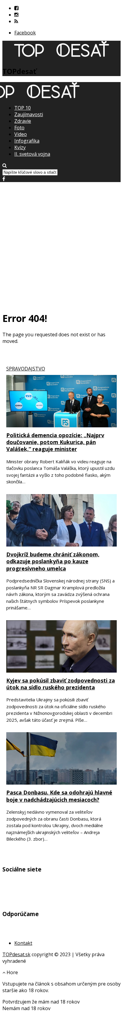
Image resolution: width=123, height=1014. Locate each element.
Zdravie (22, 121)
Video (20, 134)
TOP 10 (22, 108)
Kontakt (23, 943)
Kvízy (20, 147)
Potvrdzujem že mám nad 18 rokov (41, 1001)
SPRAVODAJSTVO (25, 368)
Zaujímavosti (28, 114)
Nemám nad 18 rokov (26, 1008)
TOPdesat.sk (16, 954)
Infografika (26, 140)
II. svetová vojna (32, 154)
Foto (19, 127)
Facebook (25, 32)
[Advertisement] (61, 243)
